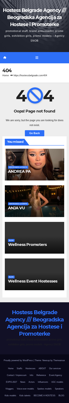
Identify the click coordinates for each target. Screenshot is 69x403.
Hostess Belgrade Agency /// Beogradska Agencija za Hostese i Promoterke (34, 17)
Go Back (34, 133)
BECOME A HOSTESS (44, 395)
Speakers (59, 389)
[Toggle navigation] (36, 58)
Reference (41, 375)
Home (5, 75)
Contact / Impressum (16, 375)
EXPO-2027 (11, 382)
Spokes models (44, 389)
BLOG (11, 240)
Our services (55, 368)
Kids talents (24, 395)
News (22, 382)
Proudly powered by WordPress (19, 360)
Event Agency (55, 375)
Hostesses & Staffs (18, 167)
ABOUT (42, 368)
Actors (32, 382)
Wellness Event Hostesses (32, 281)
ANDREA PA (19, 171)
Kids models (10, 395)
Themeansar (59, 360)
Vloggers (9, 389)
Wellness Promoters (27, 244)
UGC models (57, 382)
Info (31, 375)
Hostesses (30, 368)
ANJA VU (16, 208)
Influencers (43, 382)
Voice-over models (25, 389)
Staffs (19, 368)
